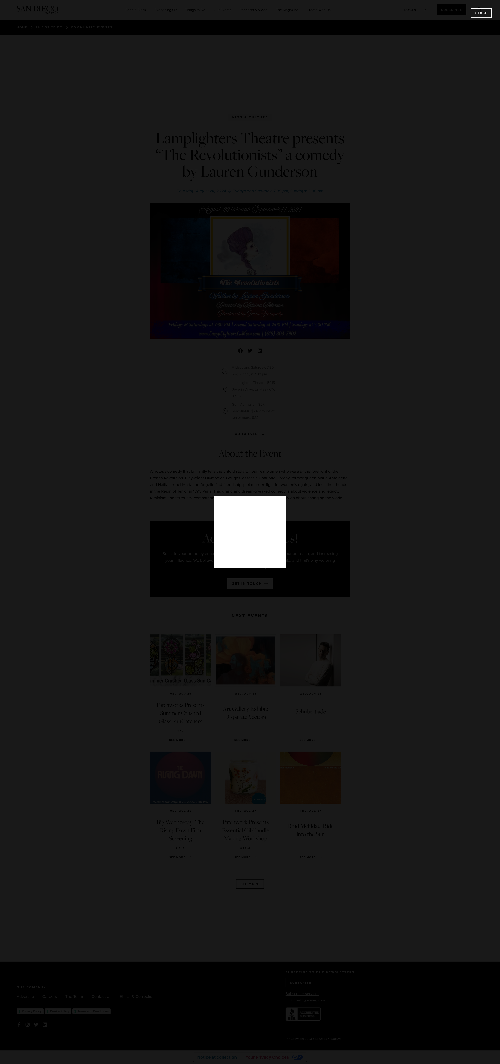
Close (481, 13)
